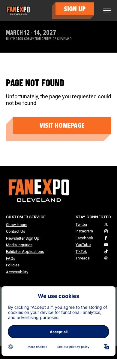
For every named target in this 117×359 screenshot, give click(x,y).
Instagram (84, 231)
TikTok (81, 251)
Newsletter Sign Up (22, 238)
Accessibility (17, 272)
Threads (83, 258)
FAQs (10, 258)
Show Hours (16, 224)
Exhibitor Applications (25, 251)
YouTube (83, 244)
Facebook (84, 238)
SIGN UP (75, 9)
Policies (13, 265)
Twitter (81, 224)
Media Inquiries (19, 245)
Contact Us (15, 231)
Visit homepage (62, 125)
